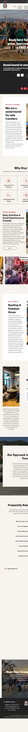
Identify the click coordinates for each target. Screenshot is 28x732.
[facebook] (21, 88)
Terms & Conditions (14, 715)
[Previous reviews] (24, 394)
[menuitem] (15, 6)
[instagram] (25, 88)
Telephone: (7, 704)
